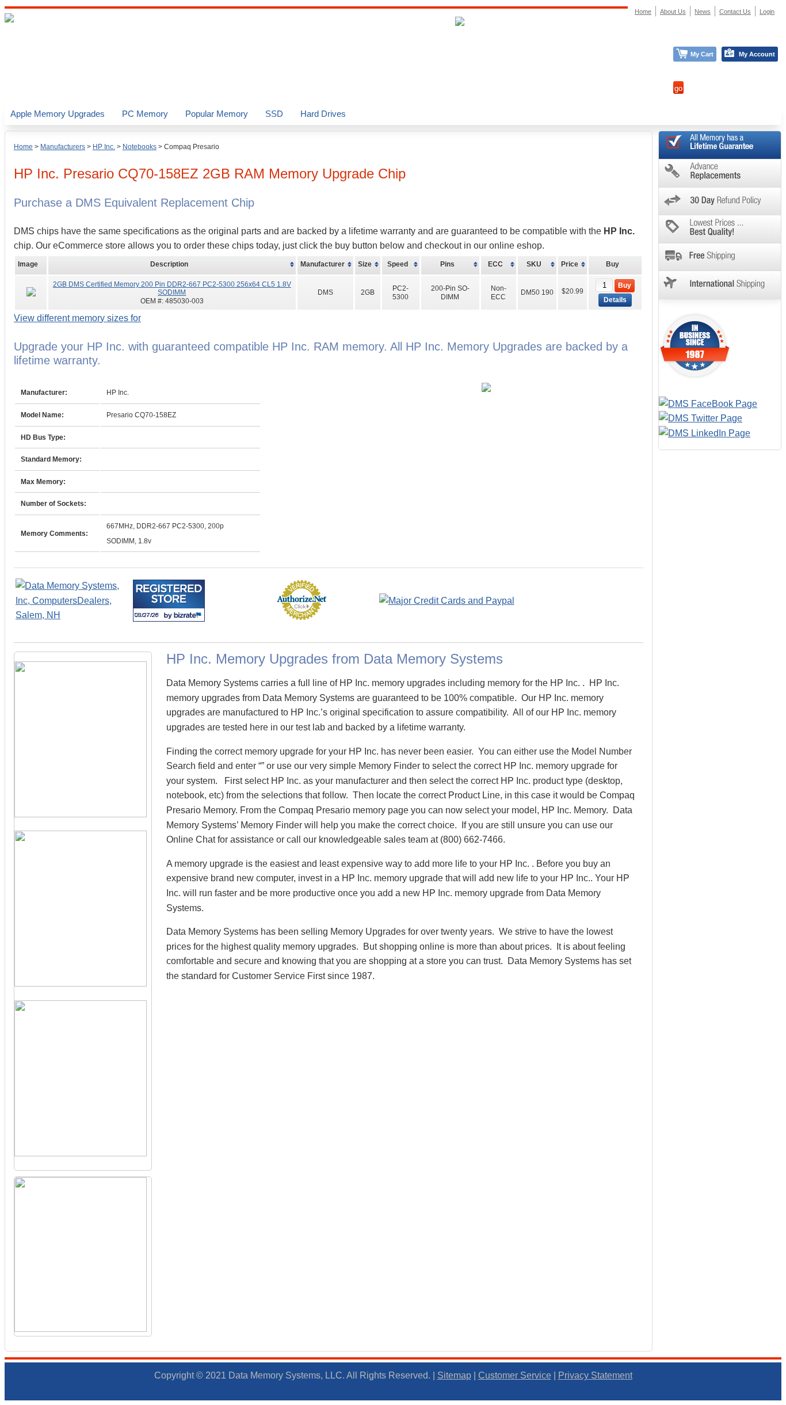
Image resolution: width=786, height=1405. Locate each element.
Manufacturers (62, 147)
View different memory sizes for (77, 318)
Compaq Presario (191, 147)
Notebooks (140, 147)
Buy (624, 285)
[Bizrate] (189, 615)
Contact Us (735, 11)
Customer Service (514, 1375)
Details (615, 300)
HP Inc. (104, 147)
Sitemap (454, 1375)
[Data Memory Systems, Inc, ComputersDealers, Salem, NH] (73, 615)
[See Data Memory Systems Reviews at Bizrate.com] (169, 601)
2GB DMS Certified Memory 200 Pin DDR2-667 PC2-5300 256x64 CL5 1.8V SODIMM (172, 288)
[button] (785, 1399)
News (703, 11)
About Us (673, 11)
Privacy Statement (595, 1375)
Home (23, 147)
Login (767, 11)
